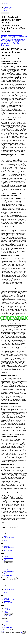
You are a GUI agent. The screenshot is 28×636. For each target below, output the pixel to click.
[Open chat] (24, 632)
